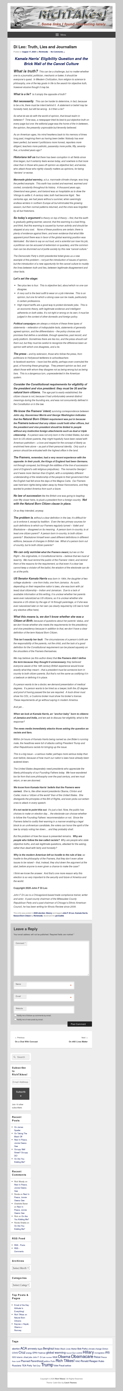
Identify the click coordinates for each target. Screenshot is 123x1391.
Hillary (88, 1352)
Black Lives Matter (68, 1348)
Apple (40, 1348)
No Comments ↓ (58, 51)
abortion (16, 1348)
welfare (68, 1365)
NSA (55, 1357)
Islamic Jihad (22, 1357)
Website (19, 1008)
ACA (23, 1348)
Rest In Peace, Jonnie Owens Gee (20, 1142)
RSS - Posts (19, 1245)
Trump (47, 1364)
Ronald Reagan (89, 1361)
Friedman (42, 1352)
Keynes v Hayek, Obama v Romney (21, 1327)
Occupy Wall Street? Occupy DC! (21, 1152)
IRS (107, 1352)
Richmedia (43, 51)
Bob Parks (82, 1348)
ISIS (14, 1357)
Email (18, 996)
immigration (99, 1352)
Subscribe (21, 1093)
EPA (35, 1352)
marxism (49, 1357)
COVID (15, 1352)
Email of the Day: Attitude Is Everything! (21, 1308)
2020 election (39, 913)
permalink (59, 915)
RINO (77, 1361)
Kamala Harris (81, 913)
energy (29, 1352)
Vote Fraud (59, 1365)
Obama (64, 1356)
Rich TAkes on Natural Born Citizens (20, 1317)
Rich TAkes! (65, 1360)
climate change (95, 1348)
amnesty (32, 1348)
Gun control (77, 1352)
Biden (57, 1348)
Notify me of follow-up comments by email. (34, 1015)
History (49, 913)
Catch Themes (70, 1382)
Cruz (22, 1352)
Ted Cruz (36, 1365)
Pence (104, 1357)
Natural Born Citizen (22, 915)
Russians (16, 1365)
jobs (30, 1357)
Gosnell (69, 1353)
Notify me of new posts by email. (30, 1019)
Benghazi (48, 1348)
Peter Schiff (16, 1361)
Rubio (101, 1361)
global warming (56, 1352)
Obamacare (82, 1356)
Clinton (105, 1348)
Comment (21, 943)
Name (18, 984)
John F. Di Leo (68, 913)
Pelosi (97, 1357)
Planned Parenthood (32, 1361)
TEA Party (27, 1365)
